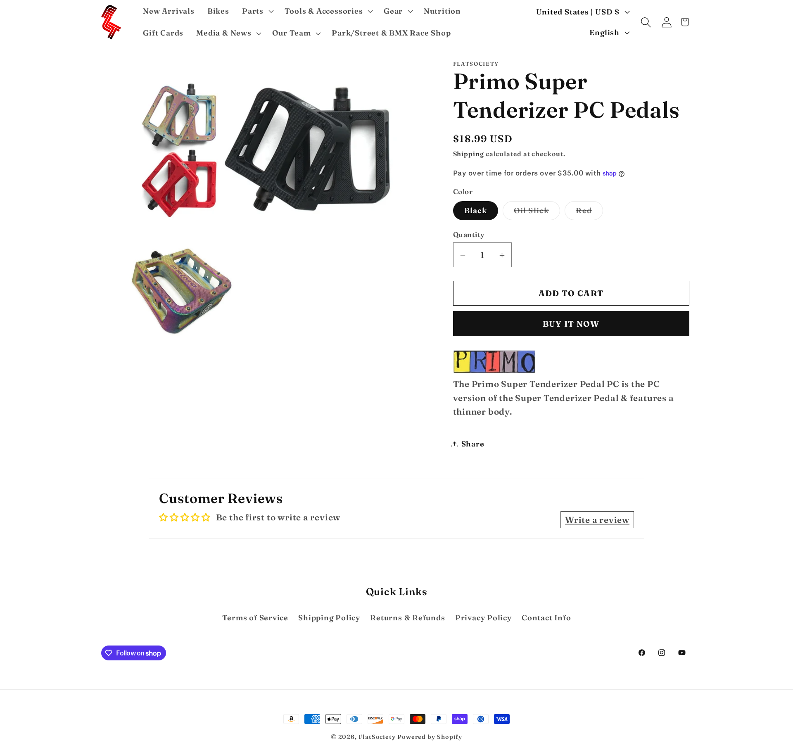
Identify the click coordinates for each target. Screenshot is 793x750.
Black (475, 211)
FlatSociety (377, 737)
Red (589, 213)
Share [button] (472, 444)
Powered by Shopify (429, 737)
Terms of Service (255, 617)
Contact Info (546, 617)
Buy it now (571, 324)
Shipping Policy (329, 617)
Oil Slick (537, 213)
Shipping (468, 154)
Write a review (597, 520)
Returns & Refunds (407, 617)
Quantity (469, 234)
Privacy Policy (483, 617)
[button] (256, 11)
